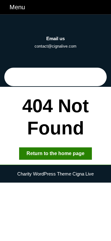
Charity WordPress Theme (44, 173)
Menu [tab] (17, 7)
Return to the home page (59, 155)
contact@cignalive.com (55, 46)
